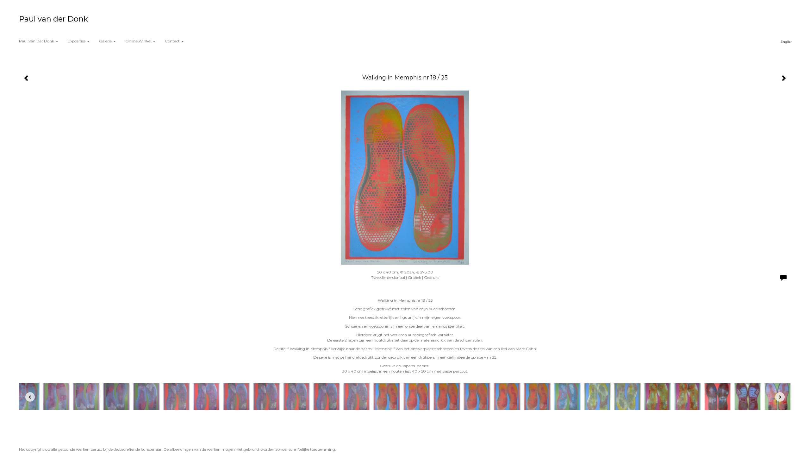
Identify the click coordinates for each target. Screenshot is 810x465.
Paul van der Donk (53, 18)
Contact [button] (173, 41)
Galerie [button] (106, 41)
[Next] (780, 397)
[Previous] (30, 397)
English (787, 42)
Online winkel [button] (138, 41)
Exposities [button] (77, 41)
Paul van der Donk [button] (37, 41)
